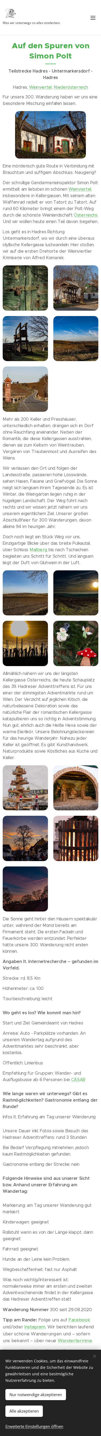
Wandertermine (75, 1341)
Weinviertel (40, 87)
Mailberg (39, 549)
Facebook (79, 1320)
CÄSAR (78, 1079)
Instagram (34, 1327)
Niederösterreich (71, 87)
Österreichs (85, 215)
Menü (93, 17)
